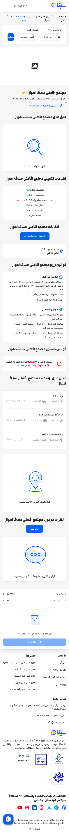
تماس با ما (59, 670)
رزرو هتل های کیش (25, 669)
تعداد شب (32, 30)
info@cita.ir (53, 722)
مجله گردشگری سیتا (54, 677)
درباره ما (61, 662)
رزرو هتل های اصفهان (24, 676)
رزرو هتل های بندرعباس (22, 689)
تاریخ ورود (54, 30)
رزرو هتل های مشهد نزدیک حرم (19, 662)
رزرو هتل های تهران (25, 682)
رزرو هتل (61, 684)
